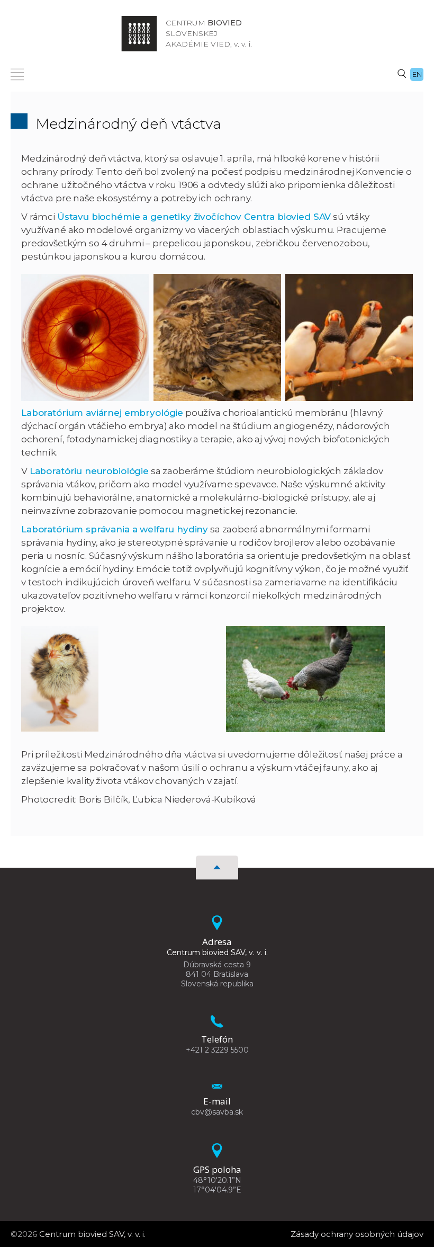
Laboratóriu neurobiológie (89, 471)
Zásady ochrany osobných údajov (357, 1234)
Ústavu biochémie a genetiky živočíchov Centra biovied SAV (194, 216)
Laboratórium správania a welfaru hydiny (114, 529)
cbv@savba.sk (217, 1112)
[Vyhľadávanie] (402, 73)
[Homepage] (139, 33)
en (417, 74)
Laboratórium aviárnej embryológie (102, 412)
